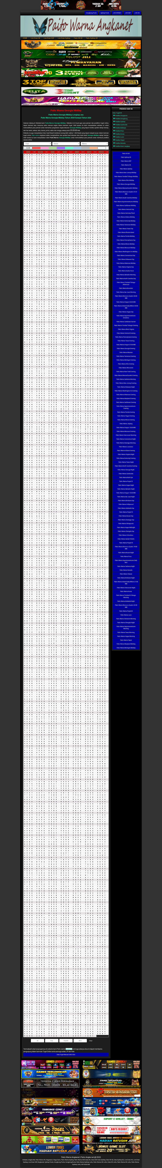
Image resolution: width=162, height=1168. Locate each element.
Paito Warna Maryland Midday (126, 644)
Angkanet (41, 1162)
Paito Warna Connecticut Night (126, 439)
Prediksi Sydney (120, 121)
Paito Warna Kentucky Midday (126, 221)
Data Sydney (101, 1160)
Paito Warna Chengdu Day (126, 531)
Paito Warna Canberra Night (126, 566)
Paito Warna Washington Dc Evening (126, 391)
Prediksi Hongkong (121, 118)
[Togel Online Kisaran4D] (81, 73)
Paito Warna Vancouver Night (126, 587)
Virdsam (25, 1160)
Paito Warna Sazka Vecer (126, 271)
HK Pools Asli (85, 1164)
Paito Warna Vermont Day (126, 209)
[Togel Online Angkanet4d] (112, 1121)
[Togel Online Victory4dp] (50, 1074)
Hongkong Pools (91, 13)
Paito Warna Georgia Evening (126, 348)
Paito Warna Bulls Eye (126, 477)
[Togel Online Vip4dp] (112, 1083)
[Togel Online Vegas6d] (50, 1093)
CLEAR (28, 148)
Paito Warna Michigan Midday (126, 648)
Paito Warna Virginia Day (126, 267)
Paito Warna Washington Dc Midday (126, 251)
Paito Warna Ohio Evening (126, 364)
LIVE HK (137, 13)
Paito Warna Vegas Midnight (126, 527)
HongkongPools (70, 1162)
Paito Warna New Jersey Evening (126, 383)
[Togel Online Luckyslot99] (112, 1074)
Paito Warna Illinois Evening (126, 420)
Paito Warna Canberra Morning (126, 379)
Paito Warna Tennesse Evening (126, 356)
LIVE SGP (128, 13)
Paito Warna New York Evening (126, 371)
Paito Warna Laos (126, 615)
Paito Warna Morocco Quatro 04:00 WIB (126, 297)
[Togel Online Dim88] (81, 54)
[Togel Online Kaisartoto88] (50, 1140)
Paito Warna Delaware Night (126, 387)
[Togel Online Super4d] (81, 63)
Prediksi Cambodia (121, 125)
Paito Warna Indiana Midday (126, 217)
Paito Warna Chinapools (126, 523)
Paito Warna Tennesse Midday (126, 225)
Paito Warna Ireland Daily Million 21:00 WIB (126, 583)
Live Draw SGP (49, 38)
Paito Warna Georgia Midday (66, 110)
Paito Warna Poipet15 (126, 512)
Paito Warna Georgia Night (126, 470)
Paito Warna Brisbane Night (126, 578)
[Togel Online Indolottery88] (112, 1111)
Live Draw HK (35, 38)
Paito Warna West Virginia (126, 329)
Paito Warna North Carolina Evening (126, 466)
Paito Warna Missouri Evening (126, 431)
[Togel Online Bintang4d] (50, 1111)
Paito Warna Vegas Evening (126, 416)
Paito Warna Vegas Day (126, 312)
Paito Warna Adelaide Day (126, 508)
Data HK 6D (109, 1160)
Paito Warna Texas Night (126, 462)
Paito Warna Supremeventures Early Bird (126, 561)
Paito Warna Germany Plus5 (126, 213)
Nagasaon (49, 1160)
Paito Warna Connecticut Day (126, 255)
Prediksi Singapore (121, 115)
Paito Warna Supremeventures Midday (126, 201)
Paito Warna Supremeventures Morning (126, 627)
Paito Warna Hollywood (126, 504)
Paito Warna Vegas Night (126, 485)
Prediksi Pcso (119, 131)
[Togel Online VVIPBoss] (81, 45)
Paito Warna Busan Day (126, 516)
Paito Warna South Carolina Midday (126, 198)
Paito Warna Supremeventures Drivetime (126, 317)
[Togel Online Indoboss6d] (112, 1064)
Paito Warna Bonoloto (126, 288)
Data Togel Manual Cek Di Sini (66, 1054)
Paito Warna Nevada (126, 570)
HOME (25, 38)
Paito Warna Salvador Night (126, 489)
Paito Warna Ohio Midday (126, 180)
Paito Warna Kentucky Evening (126, 458)
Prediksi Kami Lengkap (122, 146)
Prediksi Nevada (120, 143)
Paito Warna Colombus (126, 535)
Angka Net (31, 1160)
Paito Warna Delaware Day (126, 259)
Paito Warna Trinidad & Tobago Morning (126, 596)
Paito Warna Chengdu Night (126, 622)
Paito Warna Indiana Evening (126, 450)
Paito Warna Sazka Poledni (126, 539)
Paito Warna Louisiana (126, 447)
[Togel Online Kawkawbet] (50, 1083)
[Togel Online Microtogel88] (50, 1064)
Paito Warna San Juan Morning (126, 292)
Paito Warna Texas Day (126, 228)
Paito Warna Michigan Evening (126, 360)
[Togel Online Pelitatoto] (81, 91)
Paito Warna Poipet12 (126, 481)
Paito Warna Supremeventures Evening (126, 407)
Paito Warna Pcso (126, 556)
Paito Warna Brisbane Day (126, 500)
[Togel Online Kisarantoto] (81, 82)
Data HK (87, 1160)
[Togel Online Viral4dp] (81, 101)
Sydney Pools (105, 13)
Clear (90, 1041)
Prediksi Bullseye (120, 128)
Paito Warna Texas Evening (126, 341)
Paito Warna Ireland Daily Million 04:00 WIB (126, 307)
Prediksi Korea (119, 134)
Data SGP (94, 1160)
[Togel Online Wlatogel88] (50, 1121)
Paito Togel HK (117, 113)
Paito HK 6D (78, 38)
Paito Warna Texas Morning (126, 632)
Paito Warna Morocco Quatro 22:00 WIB (126, 606)
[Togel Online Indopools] (112, 1130)
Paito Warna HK (126, 165)
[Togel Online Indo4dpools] (50, 1149)
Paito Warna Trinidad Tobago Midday (126, 176)
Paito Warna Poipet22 (126, 611)
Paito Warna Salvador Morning (126, 275)
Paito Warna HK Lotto (100, 1162)
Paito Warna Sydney (126, 169)
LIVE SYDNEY (117, 13)
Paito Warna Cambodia (126, 473)
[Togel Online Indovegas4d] (112, 1149)
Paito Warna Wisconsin (126, 368)
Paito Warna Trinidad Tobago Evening (126, 325)
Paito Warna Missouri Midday (126, 248)
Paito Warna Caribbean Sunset (126, 321)
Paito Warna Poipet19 (126, 543)
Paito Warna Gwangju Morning (126, 443)
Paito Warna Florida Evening (126, 412)
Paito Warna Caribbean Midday (126, 205)
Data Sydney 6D (119, 1160)
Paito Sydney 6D (92, 38)
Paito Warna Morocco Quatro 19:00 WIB (126, 548)
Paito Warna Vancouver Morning (126, 435)
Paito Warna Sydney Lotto (84, 1162)
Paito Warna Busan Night (126, 552)
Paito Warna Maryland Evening (126, 398)
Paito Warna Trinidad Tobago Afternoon (126, 283)
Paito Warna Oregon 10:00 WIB (126, 427)
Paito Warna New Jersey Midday (126, 172)
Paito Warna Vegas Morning (126, 636)
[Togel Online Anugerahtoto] (112, 1102)
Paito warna (35, 135)
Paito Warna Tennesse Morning (126, 619)
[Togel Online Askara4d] (50, 1102)
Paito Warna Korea (126, 591)
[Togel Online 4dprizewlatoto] (50, 1130)
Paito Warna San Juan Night (126, 497)
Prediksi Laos (119, 137)
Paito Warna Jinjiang (126, 423)
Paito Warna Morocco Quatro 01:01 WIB (126, 193)
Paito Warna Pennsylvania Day (126, 240)
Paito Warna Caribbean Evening (126, 402)
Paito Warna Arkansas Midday (126, 263)
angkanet (69, 1049)
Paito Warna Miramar (126, 352)
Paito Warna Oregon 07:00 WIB (126, 344)
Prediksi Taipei (119, 140)
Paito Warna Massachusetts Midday (126, 188)
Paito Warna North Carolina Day (126, 278)
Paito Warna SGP (126, 161)
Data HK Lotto (112, 1162)
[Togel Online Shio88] (112, 1140)
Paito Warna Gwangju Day (126, 520)
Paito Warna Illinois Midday (126, 244)
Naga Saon (57, 1160)
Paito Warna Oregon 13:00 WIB (126, 493)
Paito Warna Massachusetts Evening (126, 375)
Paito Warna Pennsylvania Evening (126, 337)
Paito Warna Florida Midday (126, 236)
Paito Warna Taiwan (126, 574)
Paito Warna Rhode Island (126, 232)
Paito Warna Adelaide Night (126, 601)
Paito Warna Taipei (126, 640)
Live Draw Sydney (64, 38)
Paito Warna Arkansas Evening (126, 394)
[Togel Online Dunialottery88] (112, 1093)
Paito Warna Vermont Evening (126, 333)
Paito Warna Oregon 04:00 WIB (126, 302)
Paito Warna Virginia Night (126, 454)
